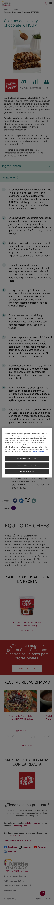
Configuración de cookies (27, 458)
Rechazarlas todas (27, 472)
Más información (38, 451)
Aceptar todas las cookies (27, 465)
